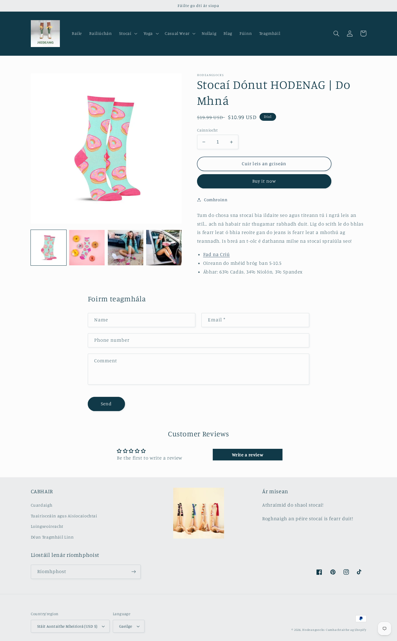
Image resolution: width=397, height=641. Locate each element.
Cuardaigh (42, 505)
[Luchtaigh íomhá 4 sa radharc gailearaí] (164, 247)
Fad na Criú (216, 254)
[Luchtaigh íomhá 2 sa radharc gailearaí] (87, 247)
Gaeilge (125, 626)
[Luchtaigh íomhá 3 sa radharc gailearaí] (125, 247)
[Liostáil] (133, 572)
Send (106, 403)
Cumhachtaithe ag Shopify (346, 629)
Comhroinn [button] (216, 199)
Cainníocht (207, 130)
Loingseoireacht (47, 526)
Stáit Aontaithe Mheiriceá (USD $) (67, 626)
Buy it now (264, 181)
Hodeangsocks (313, 629)
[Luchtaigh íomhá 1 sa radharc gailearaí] (48, 247)
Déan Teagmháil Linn (52, 536)
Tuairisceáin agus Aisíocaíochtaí (64, 515)
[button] (127, 33)
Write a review (248, 455)
